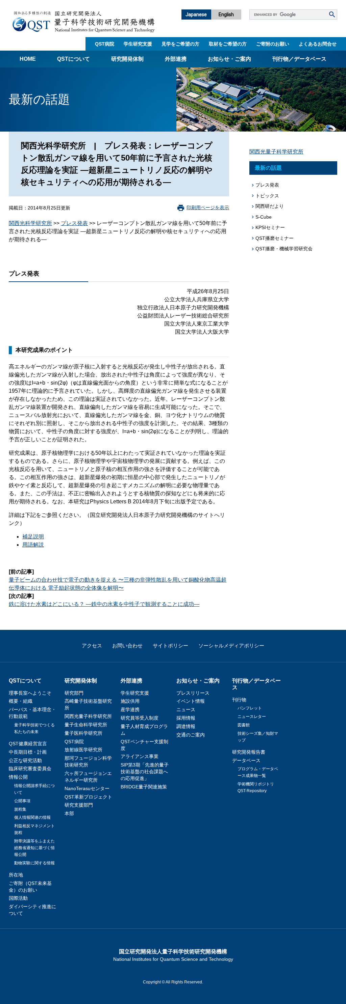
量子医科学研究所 (83, 733)
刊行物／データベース (299, 59)
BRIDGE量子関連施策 (144, 786)
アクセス (92, 645)
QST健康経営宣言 (28, 743)
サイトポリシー (170, 645)
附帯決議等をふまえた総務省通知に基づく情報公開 (34, 848)
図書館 (244, 725)
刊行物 (239, 699)
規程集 (20, 809)
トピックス (267, 195)
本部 (69, 813)
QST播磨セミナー (274, 238)
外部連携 (176, 59)
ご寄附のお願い (272, 44)
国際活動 (18, 898)
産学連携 (130, 709)
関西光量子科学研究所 (276, 152)
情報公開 (18, 777)
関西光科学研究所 (30, 223)
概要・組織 (20, 701)
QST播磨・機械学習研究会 (284, 248)
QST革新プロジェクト (88, 797)
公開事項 (22, 801)
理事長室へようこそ (30, 693)
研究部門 (74, 693)
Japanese (196, 14)
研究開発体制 (127, 59)
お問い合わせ (127, 645)
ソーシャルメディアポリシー (231, 645)
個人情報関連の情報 (32, 817)
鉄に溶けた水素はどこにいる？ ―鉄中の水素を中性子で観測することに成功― (104, 604)
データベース (246, 760)
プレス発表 (74, 223)
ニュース (185, 709)
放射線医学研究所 (83, 749)
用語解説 (33, 545)
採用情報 (185, 718)
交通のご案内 (190, 734)
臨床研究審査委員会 (30, 768)
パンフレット (250, 708)
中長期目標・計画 (28, 752)
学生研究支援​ (138, 44)
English (226, 14)
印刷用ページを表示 (208, 207)
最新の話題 (268, 168)
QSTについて (73, 59)
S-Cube (263, 217)
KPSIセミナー (270, 227)
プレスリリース (192, 693)
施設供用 (130, 701)
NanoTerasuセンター (87, 788)
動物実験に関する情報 (34, 863)
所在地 (16, 874)
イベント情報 (190, 701)
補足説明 (33, 536)
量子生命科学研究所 (86, 724)
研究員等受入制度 (139, 718)
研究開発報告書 (248, 752)
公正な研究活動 (25, 760)
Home (28, 59)
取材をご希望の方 (228, 44)
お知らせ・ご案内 (229, 59)
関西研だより (269, 206)
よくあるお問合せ (318, 44)
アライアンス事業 (139, 756)
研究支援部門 (79, 805)
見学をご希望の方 (180, 44)
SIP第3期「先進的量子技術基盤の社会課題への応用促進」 (145, 771)
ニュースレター (252, 716)
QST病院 (104, 44)
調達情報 (185, 726)
